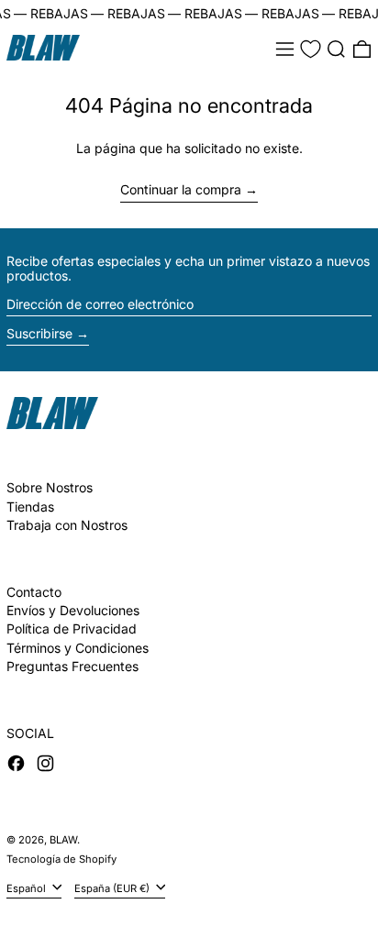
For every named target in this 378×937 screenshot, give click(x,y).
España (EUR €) (113, 887)
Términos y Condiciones (77, 648)
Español (27, 887)
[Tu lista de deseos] (310, 49)
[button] (336, 49)
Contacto (33, 592)
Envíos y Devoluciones (72, 610)
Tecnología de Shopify (61, 859)
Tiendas (30, 506)
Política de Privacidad (71, 628)
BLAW (63, 839)
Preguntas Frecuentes (72, 666)
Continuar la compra (180, 189)
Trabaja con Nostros (67, 525)
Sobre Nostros (49, 487)
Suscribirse (39, 333)
